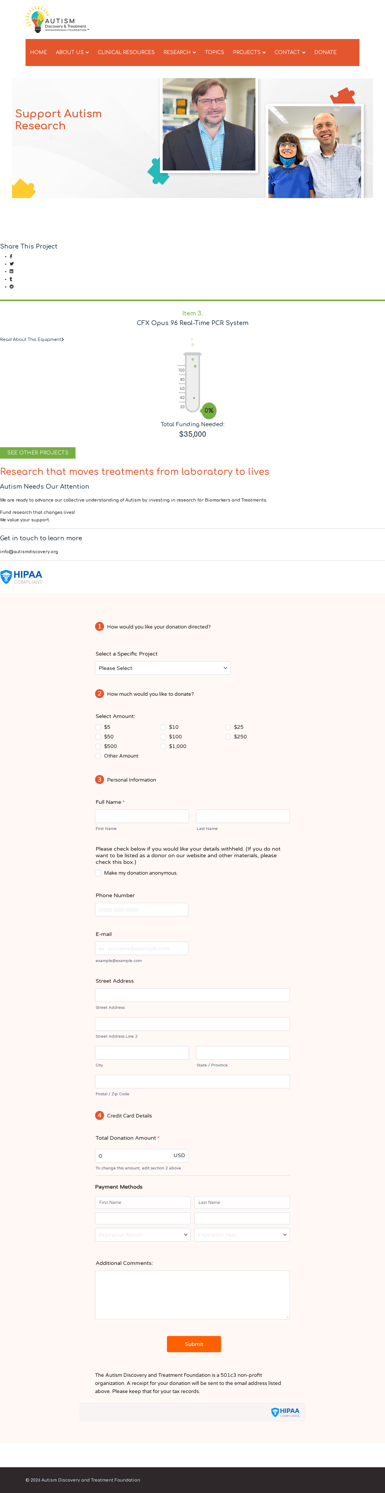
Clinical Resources (126, 52)
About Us (70, 52)
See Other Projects (37, 453)
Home (38, 52)
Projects (246, 52)
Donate (325, 52)
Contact (287, 52)
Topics (214, 52)
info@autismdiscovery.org (29, 552)
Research (177, 52)
